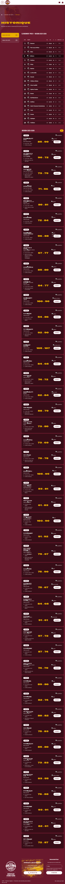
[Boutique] (62, 2)
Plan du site (4, 882)
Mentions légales (9, 881)
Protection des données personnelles (22, 881)
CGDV (3, 881)
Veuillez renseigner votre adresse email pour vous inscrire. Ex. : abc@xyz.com (54, 869)
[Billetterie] (59, 2)
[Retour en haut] (62, 881)
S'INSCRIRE (54, 872)
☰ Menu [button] (2, 2)
